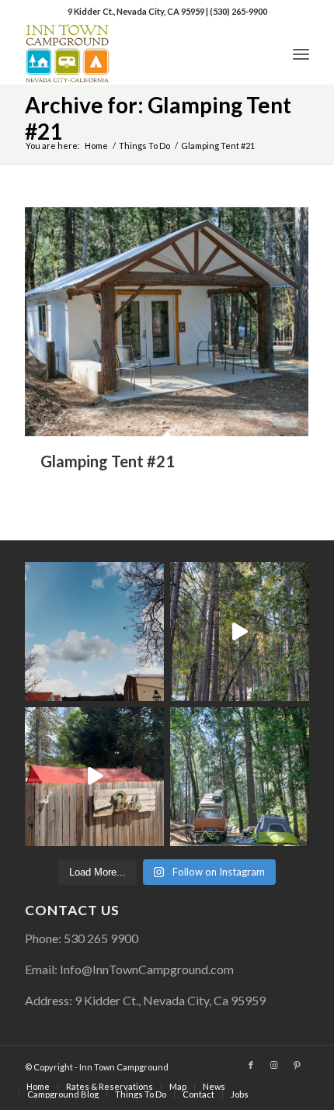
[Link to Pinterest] (297, 1065)
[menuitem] (301, 53)
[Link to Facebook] (251, 1065)
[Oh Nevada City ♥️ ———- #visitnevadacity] (94, 631)
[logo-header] (138, 54)
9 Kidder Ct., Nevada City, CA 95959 (137, 11)
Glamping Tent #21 (107, 461)
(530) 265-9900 (238, 11)
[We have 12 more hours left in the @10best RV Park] (239, 631)
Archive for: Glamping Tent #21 (158, 118)
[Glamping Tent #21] (166, 321)
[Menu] (301, 53)
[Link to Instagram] (274, 1065)
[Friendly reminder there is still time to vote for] (239, 776)
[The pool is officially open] (94, 776)
